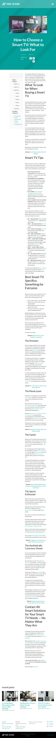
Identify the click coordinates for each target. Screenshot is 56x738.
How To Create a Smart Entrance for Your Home (45, 705)
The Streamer (18, 93)
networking (35, 350)
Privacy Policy (50, 735)
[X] (33, 58)
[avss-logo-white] (8, 734)
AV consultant (42, 268)
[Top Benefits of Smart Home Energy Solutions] (28, 696)
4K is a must (38, 452)
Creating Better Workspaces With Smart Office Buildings (8, 706)
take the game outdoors (37, 535)
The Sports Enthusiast (18, 102)
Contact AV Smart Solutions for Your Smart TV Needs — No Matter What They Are (17, 108)
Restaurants (18, 119)
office (34, 642)
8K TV (38, 262)
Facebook (50, 721)
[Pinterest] (33, 61)
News (16, 117)
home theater (28, 397)
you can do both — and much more (33, 526)
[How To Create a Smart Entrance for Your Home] (46, 696)
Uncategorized (18, 124)
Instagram (51, 724)
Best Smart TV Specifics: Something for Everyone (17, 90)
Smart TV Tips (17, 87)
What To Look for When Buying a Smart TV (17, 84)
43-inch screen (39, 453)
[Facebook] (30, 58)
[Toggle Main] (52, 4)
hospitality (27, 642)
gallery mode (39, 572)
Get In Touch (32, 723)
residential (38, 641)
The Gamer (18, 99)
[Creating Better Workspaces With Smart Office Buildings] (10, 696)
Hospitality (17, 116)
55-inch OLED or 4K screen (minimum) (34, 532)
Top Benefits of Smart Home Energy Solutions (27, 705)
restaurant (43, 641)
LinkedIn (51, 726)
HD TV (37, 220)
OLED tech (36, 243)
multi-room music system (31, 596)
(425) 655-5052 (6, 728)
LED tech (38, 235)
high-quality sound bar (37, 408)
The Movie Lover (18, 96)
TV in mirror (28, 381)
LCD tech (44, 228)
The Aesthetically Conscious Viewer (18, 105)
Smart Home (29, 708)
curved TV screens (37, 418)
